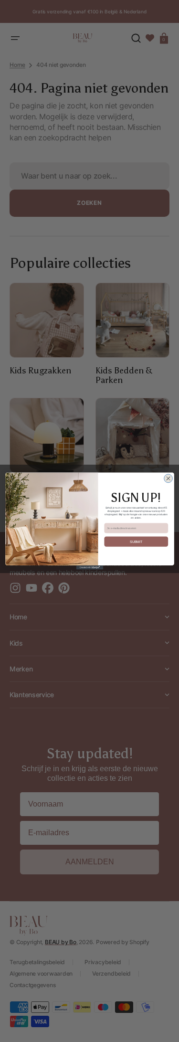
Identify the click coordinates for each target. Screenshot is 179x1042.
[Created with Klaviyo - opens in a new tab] (89, 567)
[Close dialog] (168, 478)
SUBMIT (136, 541)
